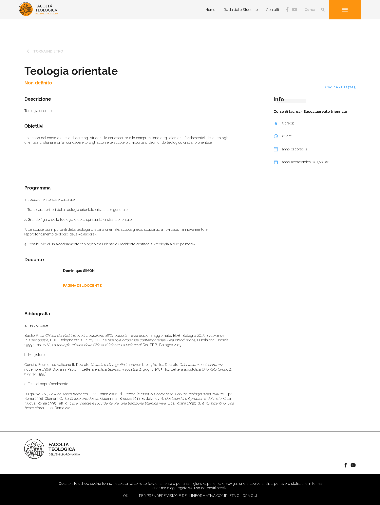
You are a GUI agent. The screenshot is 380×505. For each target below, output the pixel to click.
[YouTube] (294, 10)
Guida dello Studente (240, 10)
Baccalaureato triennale (325, 111)
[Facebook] (287, 10)
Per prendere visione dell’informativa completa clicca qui (198, 496)
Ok (125, 496)
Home (210, 10)
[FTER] (38, 15)
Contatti (272, 10)
